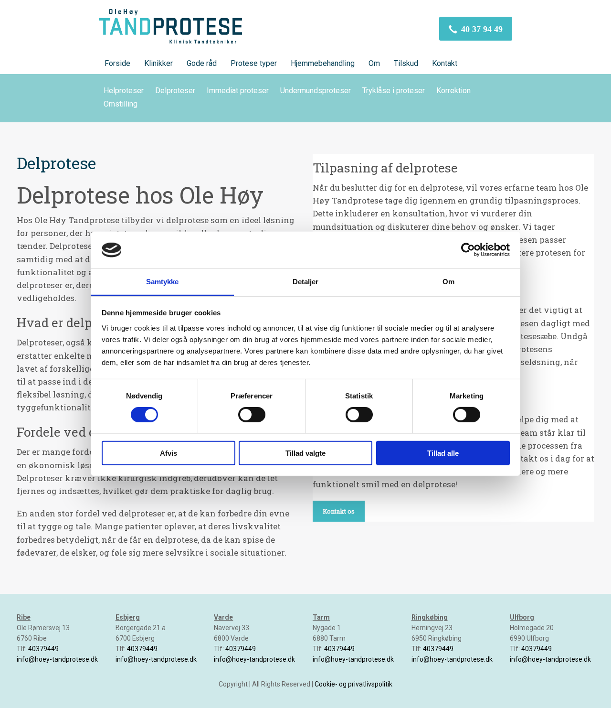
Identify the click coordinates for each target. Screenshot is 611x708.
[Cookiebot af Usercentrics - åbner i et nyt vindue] (468, 250)
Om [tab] (448, 282)
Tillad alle (443, 453)
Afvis (168, 453)
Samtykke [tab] (162, 282)
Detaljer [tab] (306, 282)
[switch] (251, 414)
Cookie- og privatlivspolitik (353, 684)
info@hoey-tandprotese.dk (57, 659)
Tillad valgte (305, 453)
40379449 (43, 649)
